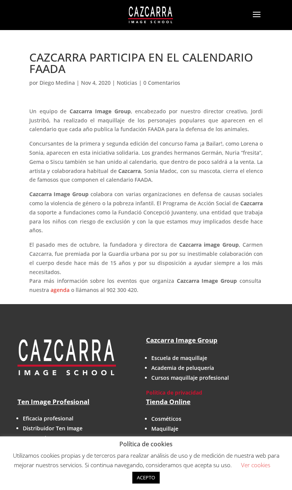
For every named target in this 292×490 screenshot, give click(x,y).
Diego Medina (57, 82)
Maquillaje (164, 428)
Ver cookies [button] (255, 465)
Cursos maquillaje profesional (190, 377)
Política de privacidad (174, 392)
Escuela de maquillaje (179, 358)
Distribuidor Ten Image (53, 428)
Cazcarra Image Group (181, 340)
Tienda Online (168, 401)
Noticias (127, 82)
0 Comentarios (161, 82)
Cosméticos (166, 418)
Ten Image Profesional (53, 401)
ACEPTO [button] (146, 477)
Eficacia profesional (48, 418)
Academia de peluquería (182, 367)
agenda (60, 289)
